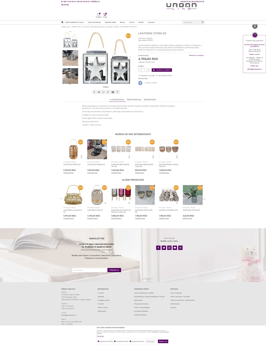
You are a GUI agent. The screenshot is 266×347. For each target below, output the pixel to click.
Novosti (173, 307)
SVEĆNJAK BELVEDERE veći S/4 (120, 165)
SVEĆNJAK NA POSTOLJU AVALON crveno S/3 (121, 211)
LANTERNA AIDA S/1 (95, 210)
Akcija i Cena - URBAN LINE (71, 27)
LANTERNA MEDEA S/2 (96, 164)
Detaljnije (100, 336)
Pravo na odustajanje (142, 307)
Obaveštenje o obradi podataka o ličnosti (149, 297)
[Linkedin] (180, 247)
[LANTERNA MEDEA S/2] (97, 149)
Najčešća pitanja (140, 315)
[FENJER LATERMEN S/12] (169, 195)
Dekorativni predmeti (97, 27)
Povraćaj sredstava (141, 311)
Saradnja (101, 297)
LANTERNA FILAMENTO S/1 (72, 211)
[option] (70, 40)
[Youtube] (175, 247)
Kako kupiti (138, 300)
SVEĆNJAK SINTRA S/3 (191, 210)
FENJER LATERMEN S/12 (168, 210)
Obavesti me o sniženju (196, 55)
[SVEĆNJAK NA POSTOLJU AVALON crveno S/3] (121, 195)
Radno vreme (103, 307)
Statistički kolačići (122, 341)
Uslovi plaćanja (176, 293)
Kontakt (101, 304)
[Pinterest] (117, 92)
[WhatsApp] (103, 92)
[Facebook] (94, 92)
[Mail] (113, 92)
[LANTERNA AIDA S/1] (97, 195)
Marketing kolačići (137, 341)
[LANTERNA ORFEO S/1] (73, 149)
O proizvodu (117, 100)
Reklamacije (175, 304)
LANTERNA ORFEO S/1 (72, 164)
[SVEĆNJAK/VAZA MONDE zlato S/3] (169, 149)
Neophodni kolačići (106, 341)
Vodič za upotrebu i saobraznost (182, 300)
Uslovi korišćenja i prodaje (144, 293)
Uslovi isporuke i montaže (180, 297)
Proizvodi (85, 27)
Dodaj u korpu (163, 70)
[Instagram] (169, 247)
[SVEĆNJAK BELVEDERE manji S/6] (145, 149)
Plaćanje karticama (141, 304)
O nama (100, 293)
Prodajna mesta (104, 300)
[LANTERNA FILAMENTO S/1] (73, 195)
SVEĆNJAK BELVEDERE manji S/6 (144, 165)
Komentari (150, 100)
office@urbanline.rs (254, 69)
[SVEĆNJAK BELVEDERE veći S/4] (121, 149)
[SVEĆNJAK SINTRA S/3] (193, 195)
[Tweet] (99, 92)
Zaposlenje (102, 311)
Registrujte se (197, 1)
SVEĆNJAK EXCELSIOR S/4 (143, 211)
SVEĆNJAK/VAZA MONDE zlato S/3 (168, 165)
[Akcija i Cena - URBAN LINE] (181, 6)
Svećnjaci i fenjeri (113, 27)
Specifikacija (134, 100)
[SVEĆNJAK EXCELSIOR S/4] (145, 195)
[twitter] (164, 247)
